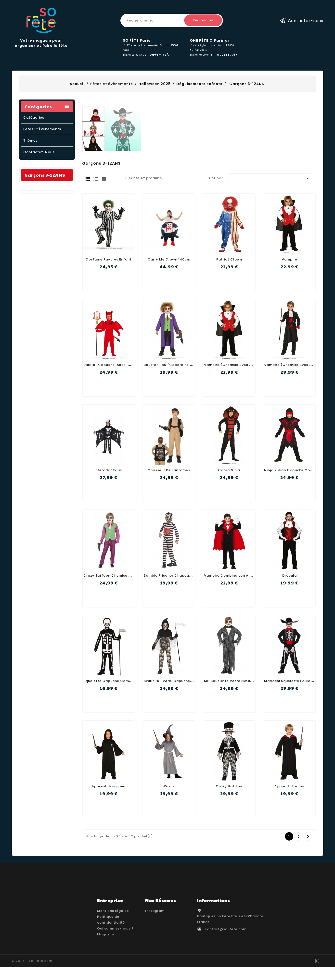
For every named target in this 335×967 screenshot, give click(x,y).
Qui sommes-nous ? (115, 928)
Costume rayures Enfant (108, 259)
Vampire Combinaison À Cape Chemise (240, 575)
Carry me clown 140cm (169, 259)
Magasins (106, 934)
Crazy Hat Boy (229, 786)
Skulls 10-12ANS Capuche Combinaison (180, 681)
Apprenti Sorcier (289, 786)
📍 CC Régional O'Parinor (207, 45)
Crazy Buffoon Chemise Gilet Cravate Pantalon (127, 575)
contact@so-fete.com (225, 929)
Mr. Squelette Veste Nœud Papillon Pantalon (245, 681)
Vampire (289, 259)
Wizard (169, 786)
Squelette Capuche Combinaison (114, 681)
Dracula (289, 575)
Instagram (155, 910)
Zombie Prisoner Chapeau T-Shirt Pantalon (183, 575)
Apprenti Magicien (108, 786)
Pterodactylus (108, 470)
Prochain (308, 836)
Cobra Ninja (229, 470)
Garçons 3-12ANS (45, 175)
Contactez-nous (305, 20)
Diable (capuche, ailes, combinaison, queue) (125, 364)
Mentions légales (113, 910)
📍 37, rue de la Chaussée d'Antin (146, 45)
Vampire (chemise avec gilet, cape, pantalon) (247, 364)
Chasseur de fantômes (169, 470)
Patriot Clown (229, 259)
